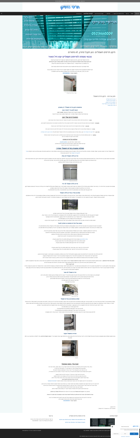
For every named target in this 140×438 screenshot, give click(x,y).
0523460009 (66, 73)
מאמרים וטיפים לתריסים (99, 13)
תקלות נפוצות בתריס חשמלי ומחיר (108, 103)
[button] (112, 426)
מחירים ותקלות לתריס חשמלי (118, 13)
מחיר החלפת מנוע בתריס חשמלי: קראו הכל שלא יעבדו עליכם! (72, 419)
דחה (125, 433)
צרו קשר (127, 13)
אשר (134, 433)
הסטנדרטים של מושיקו (111, 100)
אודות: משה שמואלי (111, 105)
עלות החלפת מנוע (84, 239)
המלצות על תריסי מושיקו (110, 102)
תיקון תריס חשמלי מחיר (88, 132)
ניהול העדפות (116, 433)
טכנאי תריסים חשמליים (110, 99)
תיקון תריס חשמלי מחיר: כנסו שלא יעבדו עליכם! (75, 422)
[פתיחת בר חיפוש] (1, 13)
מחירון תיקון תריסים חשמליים (46, 132)
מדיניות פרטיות (123, 436)
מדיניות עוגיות (128, 436)
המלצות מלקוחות (63, 142)
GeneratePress (25, 430)
